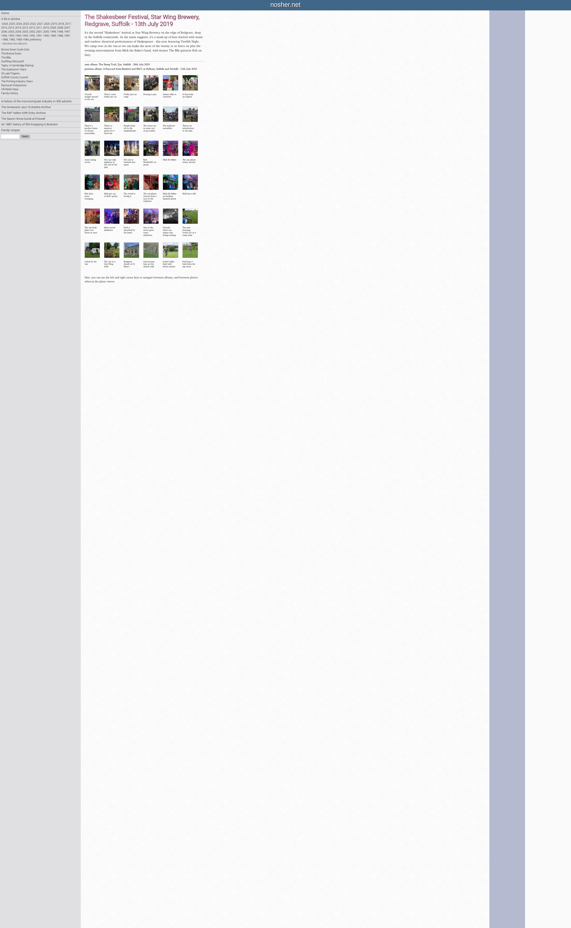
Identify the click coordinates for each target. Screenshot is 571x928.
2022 (33, 23)
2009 (53, 27)
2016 (4, 27)
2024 (19, 23)
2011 (39, 27)
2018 (61, 23)
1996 (4, 35)
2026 (5, 23)
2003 (25, 31)
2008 (60, 27)
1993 (25, 35)
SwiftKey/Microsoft (12, 61)
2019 (54, 23)
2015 (11, 27)
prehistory (35, 39)
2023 (26, 23)
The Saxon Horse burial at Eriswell (23, 118)
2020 (47, 23)
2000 (46, 31)
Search (25, 136)
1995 (11, 35)
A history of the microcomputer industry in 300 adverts (36, 101)
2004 (18, 31)
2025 (12, 23)
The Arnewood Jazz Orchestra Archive (26, 107)
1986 (5, 39)
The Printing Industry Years (17, 81)
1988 (60, 35)
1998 (60, 31)
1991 (39, 35)
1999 (53, 31)
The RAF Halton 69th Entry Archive (23, 113)
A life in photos (10, 19)
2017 (68, 23)
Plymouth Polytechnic (14, 85)
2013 (25, 27)
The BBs (6, 57)
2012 (32, 27)
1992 (32, 35)
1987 (67, 35)
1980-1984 (22, 39)
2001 (39, 31)
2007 (67, 27)
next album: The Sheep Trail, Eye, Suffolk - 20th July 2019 (117, 64)
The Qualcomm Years (13, 69)
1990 (46, 35)
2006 (4, 31)
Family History (9, 93)
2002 (32, 31)
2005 (11, 31)
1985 (12, 39)
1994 (18, 35)
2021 (40, 23)
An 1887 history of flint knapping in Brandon (29, 124)
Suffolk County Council (14, 77)
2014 (18, 27)
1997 (67, 31)
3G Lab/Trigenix (10, 73)
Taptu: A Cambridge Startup (17, 65)
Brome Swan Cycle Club (15, 49)
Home (5, 13)
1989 (53, 35)
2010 (46, 27)
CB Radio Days (9, 89)
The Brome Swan (11, 53)
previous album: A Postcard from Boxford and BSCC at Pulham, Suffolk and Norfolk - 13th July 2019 (141, 68)
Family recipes (10, 130)
